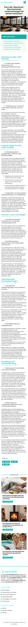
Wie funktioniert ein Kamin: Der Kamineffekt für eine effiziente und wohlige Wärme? (13, 525)
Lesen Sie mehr (8, 501)
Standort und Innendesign (11, 45)
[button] (25, 2)
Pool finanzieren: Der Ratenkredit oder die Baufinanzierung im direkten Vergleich (13, 553)
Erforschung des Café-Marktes (12, 41)
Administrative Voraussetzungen (13, 47)
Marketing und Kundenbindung (12, 49)
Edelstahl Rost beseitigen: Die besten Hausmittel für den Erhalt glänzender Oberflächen (13, 497)
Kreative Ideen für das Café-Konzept (14, 43)
